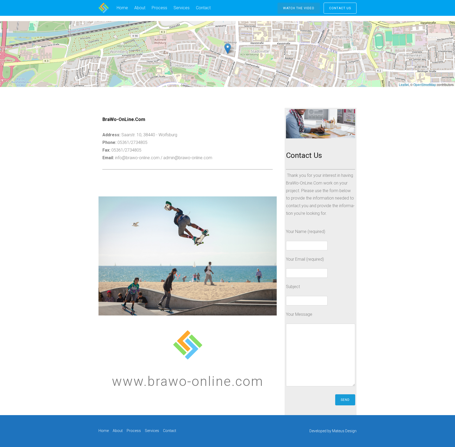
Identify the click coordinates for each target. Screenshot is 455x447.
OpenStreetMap (424, 84)
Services (182, 7)
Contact (203, 7)
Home (122, 7)
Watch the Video (298, 8)
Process (159, 7)
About (139, 7)
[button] (227, 48)
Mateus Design (344, 431)
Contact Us (340, 8)
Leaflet (404, 84)
